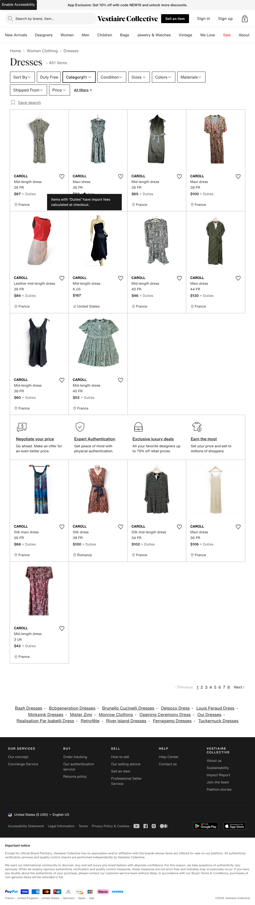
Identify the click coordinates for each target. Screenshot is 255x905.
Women (67, 35)
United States (51, 898)
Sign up (225, 18)
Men (85, 35)
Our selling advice (125, 764)
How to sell (120, 757)
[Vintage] (196, 35)
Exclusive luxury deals (153, 439)
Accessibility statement (26, 826)
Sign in (203, 18)
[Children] (116, 35)
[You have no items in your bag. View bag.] (244, 18)
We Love (207, 35)
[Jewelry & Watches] (175, 35)
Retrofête (90, 721)
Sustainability (218, 767)
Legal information (61, 826)
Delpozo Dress (175, 708)
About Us (247, 35)
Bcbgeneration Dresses (72, 708)
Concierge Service (23, 764)
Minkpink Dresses (45, 715)
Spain (82, 898)
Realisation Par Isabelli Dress (45, 721)
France (9, 898)
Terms (83, 826)
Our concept (18, 757)
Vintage (185, 35)
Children (104, 35)
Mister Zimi (81, 715)
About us (214, 760)
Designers (44, 35)
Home (15, 51)
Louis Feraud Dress (215, 708)
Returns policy (75, 776)
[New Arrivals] (31, 35)
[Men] (93, 35)
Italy (92, 898)
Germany (69, 898)
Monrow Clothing (116, 715)
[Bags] (133, 35)
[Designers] (57, 35)
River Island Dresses (126, 721)
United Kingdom (27, 898)
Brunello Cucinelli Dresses (128, 708)
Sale (227, 35)
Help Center (169, 757)
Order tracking (75, 757)
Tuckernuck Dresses (218, 721)
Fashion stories (219, 789)
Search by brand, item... (34, 18)
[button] (244, 18)
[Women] (78, 35)
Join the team (218, 782)
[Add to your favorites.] (62, 177)
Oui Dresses (209, 715)
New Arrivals (16, 35)
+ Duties (29, 193)
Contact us (168, 764)
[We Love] (219, 35)
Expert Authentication (94, 439)
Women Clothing (42, 51)
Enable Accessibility (18, 4)
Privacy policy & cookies (110, 826)
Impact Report (218, 775)
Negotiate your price (35, 439)
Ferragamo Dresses (172, 721)
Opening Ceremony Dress (165, 715)
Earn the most (204, 439)
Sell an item (175, 18)
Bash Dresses (28, 708)
